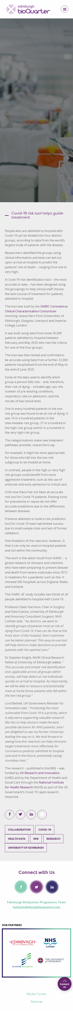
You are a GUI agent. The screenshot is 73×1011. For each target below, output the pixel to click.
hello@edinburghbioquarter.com (36, 907)
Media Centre (36, 994)
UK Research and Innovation (40, 773)
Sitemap (36, 1001)
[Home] (28, 9)
